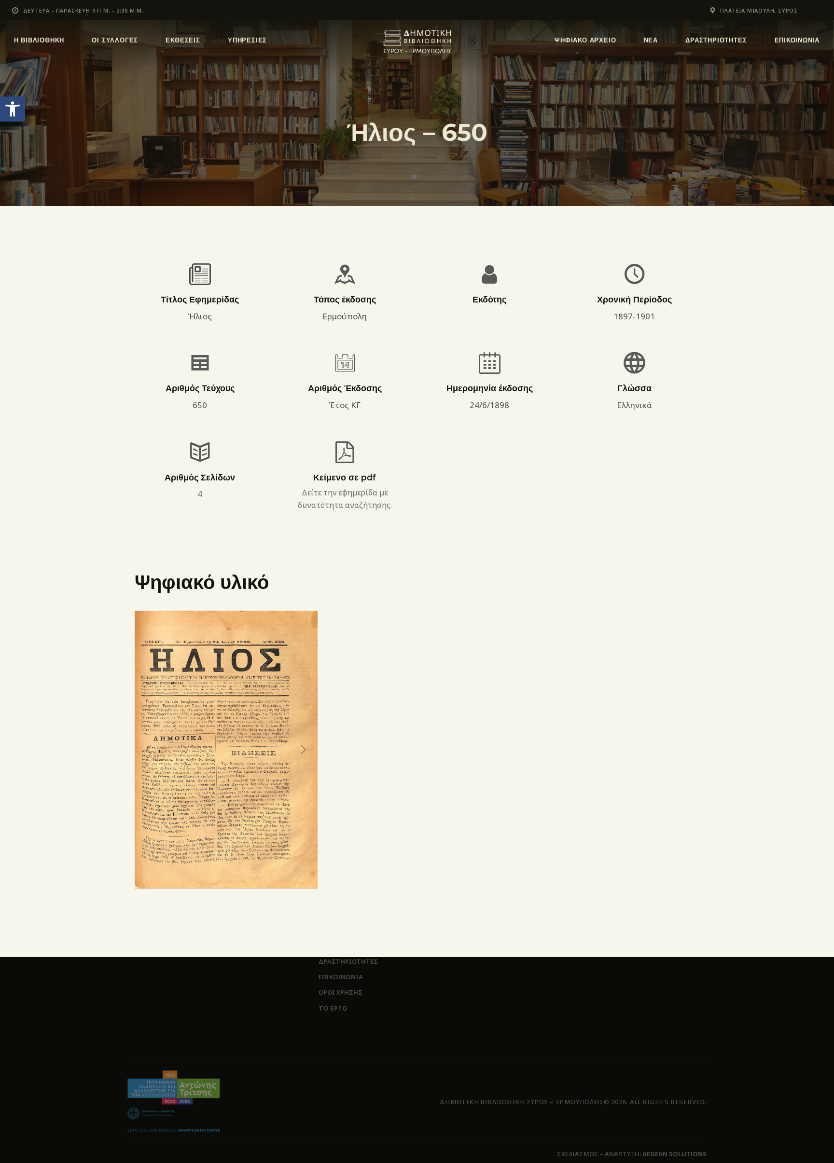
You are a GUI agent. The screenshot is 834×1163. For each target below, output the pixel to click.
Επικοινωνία (341, 976)
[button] (12, 109)
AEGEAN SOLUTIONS (674, 1153)
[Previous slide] (149, 749)
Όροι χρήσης (340, 992)
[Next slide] (302, 749)
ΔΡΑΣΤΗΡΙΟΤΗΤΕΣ (348, 961)
